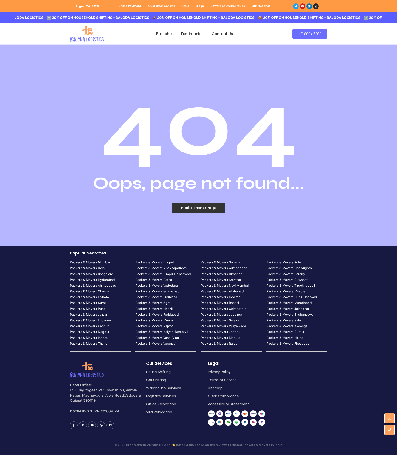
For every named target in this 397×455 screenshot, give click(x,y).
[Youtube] (302, 6)
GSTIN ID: (78, 411)
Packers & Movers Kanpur (89, 326)
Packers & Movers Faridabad (157, 314)
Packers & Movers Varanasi (155, 343)
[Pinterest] (101, 425)
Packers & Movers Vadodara (156, 285)
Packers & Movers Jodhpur (221, 332)
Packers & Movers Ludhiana (156, 297)
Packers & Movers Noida (284, 338)
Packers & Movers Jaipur (88, 314)
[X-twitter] (83, 425)
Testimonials (193, 33)
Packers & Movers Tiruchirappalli (290, 285)
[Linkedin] (309, 6)
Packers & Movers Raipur (219, 343)
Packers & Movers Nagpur (89, 332)
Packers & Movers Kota (283, 262)
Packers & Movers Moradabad (289, 303)
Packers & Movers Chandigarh (289, 268)
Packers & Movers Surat (88, 303)
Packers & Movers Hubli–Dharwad (291, 297)
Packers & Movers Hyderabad (92, 280)
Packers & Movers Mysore (285, 291)
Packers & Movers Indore (89, 338)
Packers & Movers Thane (88, 343)
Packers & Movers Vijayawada (223, 326)
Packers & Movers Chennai (90, 291)
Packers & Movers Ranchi (220, 303)
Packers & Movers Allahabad (222, 291)
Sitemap (215, 387)
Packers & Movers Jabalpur (221, 314)
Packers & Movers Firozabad (287, 343)
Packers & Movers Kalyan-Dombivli (161, 332)
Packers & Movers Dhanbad (222, 274)
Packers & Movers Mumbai (90, 262)
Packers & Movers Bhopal (154, 262)
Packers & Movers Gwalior (220, 320)
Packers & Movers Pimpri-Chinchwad (163, 274)
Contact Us (222, 33)
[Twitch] (110, 425)
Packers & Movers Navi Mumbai (225, 285)
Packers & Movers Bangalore (91, 274)
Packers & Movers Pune (87, 309)
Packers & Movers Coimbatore (223, 309)
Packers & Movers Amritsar (221, 280)
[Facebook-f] (74, 425)
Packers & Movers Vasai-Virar (157, 338)
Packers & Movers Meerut (154, 320)
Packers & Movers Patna (153, 280)
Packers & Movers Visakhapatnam (161, 268)
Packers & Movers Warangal (287, 326)
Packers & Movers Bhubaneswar (290, 314)
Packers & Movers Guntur (285, 332)
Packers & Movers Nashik (154, 309)
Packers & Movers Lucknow (90, 320)
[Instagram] (316, 6)
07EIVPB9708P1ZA (103, 411)
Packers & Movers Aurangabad (224, 268)
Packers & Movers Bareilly (285, 274)
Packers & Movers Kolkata (89, 297)
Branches (165, 33)
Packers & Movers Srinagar (221, 262)
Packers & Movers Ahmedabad (93, 285)
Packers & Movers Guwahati (287, 280)
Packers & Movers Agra (152, 303)
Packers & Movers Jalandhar (287, 309)
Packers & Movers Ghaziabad (157, 291)
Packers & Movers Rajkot (154, 326)
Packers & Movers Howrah (220, 297)
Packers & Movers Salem (284, 320)
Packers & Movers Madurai (221, 338)
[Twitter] (296, 6)
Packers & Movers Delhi (87, 268)
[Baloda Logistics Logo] (87, 34)
